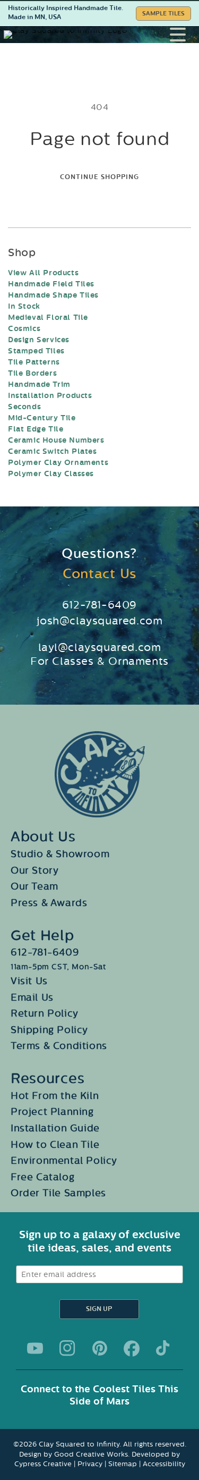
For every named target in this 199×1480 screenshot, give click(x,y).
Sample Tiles (163, 13)
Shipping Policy (49, 1030)
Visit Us (29, 981)
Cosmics (24, 328)
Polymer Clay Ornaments (58, 462)
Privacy (89, 1464)
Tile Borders (32, 373)
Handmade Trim (39, 384)
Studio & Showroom (60, 854)
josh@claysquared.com (100, 620)
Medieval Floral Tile (48, 317)
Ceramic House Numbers (56, 440)
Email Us (32, 997)
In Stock (24, 306)
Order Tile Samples (58, 1193)
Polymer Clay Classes (51, 473)
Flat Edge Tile (35, 429)
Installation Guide (55, 1128)
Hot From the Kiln (55, 1096)
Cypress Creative (43, 1464)
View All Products (43, 272)
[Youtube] (35, 1348)
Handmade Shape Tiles (53, 295)
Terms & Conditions (59, 1046)
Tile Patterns (34, 362)
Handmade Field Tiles (51, 284)
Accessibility (164, 1464)
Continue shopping (99, 177)
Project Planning (52, 1112)
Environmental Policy (64, 1160)
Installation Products (50, 395)
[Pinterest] (100, 1348)
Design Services (39, 339)
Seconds (24, 406)
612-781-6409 (99, 604)
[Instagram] (67, 1348)
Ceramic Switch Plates (52, 451)
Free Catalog (42, 1177)
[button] (184, 34)
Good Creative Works (91, 1454)
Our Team (34, 886)
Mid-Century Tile (42, 417)
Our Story (34, 870)
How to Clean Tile (55, 1145)
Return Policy (45, 1013)
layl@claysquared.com (99, 647)
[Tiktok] (164, 1348)
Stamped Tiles (36, 351)
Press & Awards (49, 903)
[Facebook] (132, 1348)
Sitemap (122, 1464)
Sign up (99, 1309)
